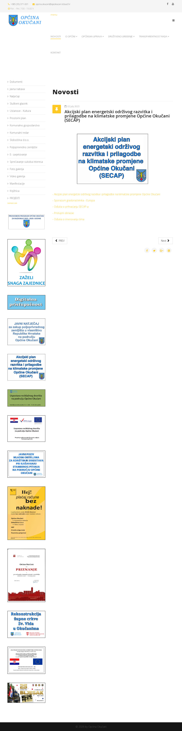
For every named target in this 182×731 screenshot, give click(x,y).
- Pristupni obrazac (63, 213)
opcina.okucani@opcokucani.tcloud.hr (53, 4)
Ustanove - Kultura (20, 110)
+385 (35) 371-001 (19, 4)
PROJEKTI (15, 198)
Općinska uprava (92, 36)
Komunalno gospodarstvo (25, 125)
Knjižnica (14, 191)
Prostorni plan (18, 118)
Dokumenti (16, 81)
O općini (70, 36)
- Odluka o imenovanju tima (68, 219)
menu (54, 14)
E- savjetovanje (18, 154)
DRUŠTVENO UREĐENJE (120, 36)
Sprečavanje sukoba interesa (26, 161)
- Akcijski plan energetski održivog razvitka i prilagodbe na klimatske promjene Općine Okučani (106, 194)
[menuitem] (26, 82)
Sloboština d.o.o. (19, 140)
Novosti (56, 36)
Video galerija (17, 176)
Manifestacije (17, 183)
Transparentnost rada (153, 36)
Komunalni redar (19, 132)
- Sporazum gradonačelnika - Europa (73, 200)
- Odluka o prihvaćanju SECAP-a (70, 206)
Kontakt (56, 52)
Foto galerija (17, 169)
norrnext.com (12, 203)
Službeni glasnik (19, 103)
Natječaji (15, 96)
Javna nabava (17, 89)
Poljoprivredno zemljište (23, 147)
